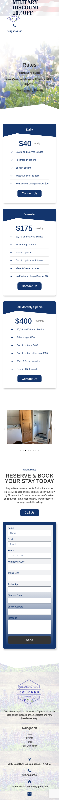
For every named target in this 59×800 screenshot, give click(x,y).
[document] (29, 400)
